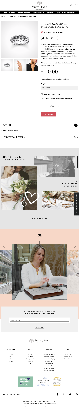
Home (3, 16)
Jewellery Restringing (49, 359)
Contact (10, 361)
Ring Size (44, 84)
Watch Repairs (49, 363)
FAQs (11, 356)
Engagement (30, 359)
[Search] (71, 5)
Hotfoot (54, 406)
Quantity (53, 106)
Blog (11, 359)
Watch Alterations (49, 366)
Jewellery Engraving (49, 354)
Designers (30, 356)
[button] (3, 5)
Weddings (30, 361)
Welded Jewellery (49, 370)
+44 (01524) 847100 (10, 394)
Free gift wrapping (52, 94)
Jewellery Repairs (49, 356)
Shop (30, 354)
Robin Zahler (33, 406)
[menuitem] (66, 5)
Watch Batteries (49, 368)
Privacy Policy (68, 356)
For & (70, 184)
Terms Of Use (68, 359)
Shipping (68, 354)
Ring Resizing (49, 361)
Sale (30, 363)
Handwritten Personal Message (57, 98)
